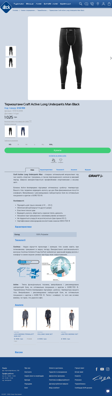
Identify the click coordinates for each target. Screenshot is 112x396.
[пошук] (81, 4)
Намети (78, 376)
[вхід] (103, 4)
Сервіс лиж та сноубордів (34, 376)
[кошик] (109, 4)
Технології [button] (20, 240)
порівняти (53, 162)
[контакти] (98, 4)
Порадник (28, 384)
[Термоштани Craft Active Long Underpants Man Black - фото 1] (70, 58)
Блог (26, 388)
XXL (51, 144)
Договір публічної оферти (58, 384)
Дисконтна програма (57, 376)
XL (43, 144)
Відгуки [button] (19, 352)
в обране (60, 162)
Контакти (28, 372)
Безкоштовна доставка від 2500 (18, 121)
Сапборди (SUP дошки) (83, 388)
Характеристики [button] (23, 226)
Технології (60, 170)
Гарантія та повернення (58, 372)
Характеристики (46, 170)
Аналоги (74, 170)
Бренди (27, 380)
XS (10, 144)
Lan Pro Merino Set (69, 334)
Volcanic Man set (45, 334)
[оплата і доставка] (86, 4)
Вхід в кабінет (54, 388)
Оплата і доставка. (56, 368)
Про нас (27, 368)
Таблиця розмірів (11, 140)
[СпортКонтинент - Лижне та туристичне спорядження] (6, 7)
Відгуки (88, 170)
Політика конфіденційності (59, 380)
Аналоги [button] (19, 305)
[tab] (46, 226)
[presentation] (76, 322)
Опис (32, 170)
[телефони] (92, 4)
